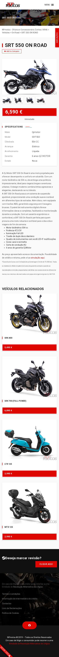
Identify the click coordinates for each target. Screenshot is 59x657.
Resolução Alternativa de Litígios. (28, 587)
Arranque (9, 146)
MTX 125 (9, 527)
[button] (47, 5)
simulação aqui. (38, 258)
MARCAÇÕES (57, 38)
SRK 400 (8, 338)
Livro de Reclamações (12, 608)
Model (7, 137)
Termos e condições (11, 594)
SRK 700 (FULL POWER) (15, 401)
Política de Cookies (10, 613)
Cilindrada (9, 142)
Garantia (8, 156)
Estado (8, 161)
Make (7, 132)
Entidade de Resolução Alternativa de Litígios (29, 644)
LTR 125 (8, 464)
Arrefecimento (11, 151)
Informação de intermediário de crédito (19, 599)
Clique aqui (46, 564)
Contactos (6, 603)
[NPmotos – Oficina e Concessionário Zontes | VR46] (13, 5)
